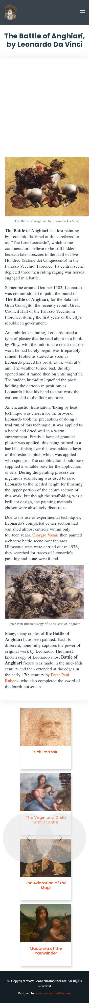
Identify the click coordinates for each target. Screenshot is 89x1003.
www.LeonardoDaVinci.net (53, 993)
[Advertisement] (44, 110)
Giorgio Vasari (45, 535)
